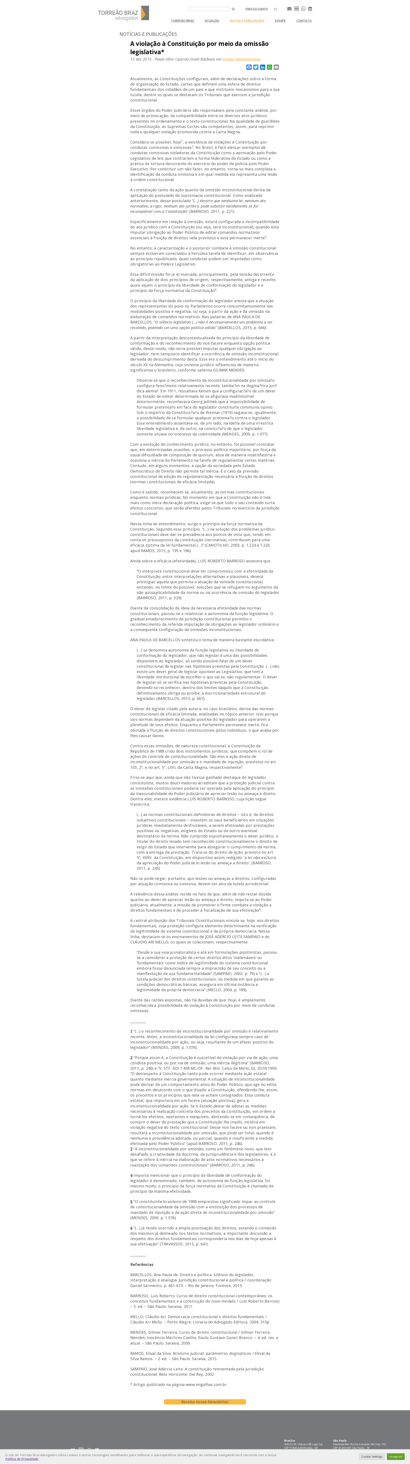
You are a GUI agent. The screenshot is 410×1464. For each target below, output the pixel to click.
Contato (304, 21)
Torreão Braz (182, 21)
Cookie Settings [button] (372, 1456)
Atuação (212, 21)
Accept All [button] (396, 1456)
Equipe (280, 21)
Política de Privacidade (21, 1459)
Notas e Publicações (247, 21)
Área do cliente (257, 9)
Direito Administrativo (242, 59)
